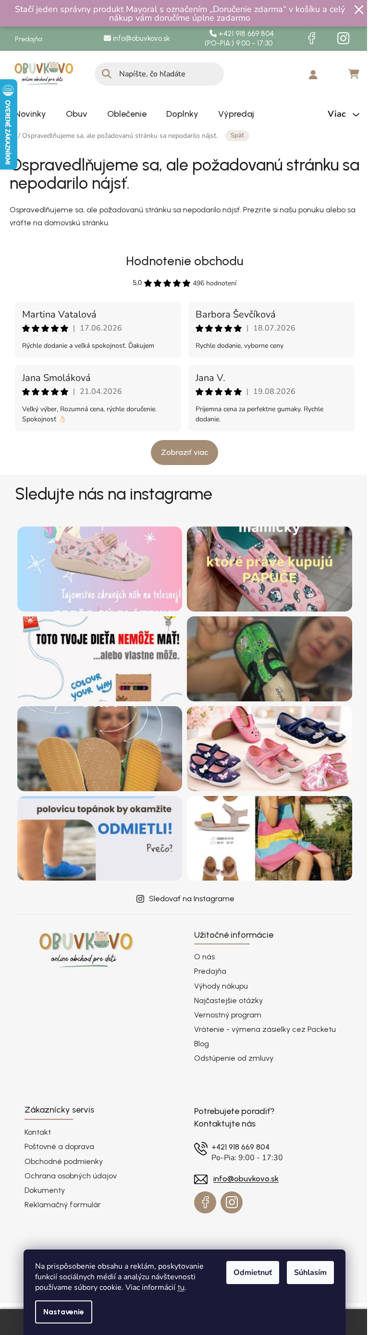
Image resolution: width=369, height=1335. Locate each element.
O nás (204, 956)
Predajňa (28, 39)
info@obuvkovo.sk (140, 38)
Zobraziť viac (184, 452)
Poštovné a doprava (59, 1146)
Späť (237, 135)
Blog (201, 1043)
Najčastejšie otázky (228, 1000)
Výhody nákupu (221, 986)
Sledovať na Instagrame (191, 898)
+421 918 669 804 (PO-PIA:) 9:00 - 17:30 (241, 38)
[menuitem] (30, 114)
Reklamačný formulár (63, 1204)
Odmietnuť (253, 1272)
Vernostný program (227, 1014)
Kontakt (38, 1132)
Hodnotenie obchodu (184, 261)
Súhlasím (310, 1272)
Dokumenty (45, 1190)
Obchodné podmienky (64, 1161)
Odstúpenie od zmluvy (233, 1058)
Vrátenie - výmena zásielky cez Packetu (265, 1029)
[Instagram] (343, 38)
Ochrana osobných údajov (71, 1175)
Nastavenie (63, 1311)
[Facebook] (312, 38)
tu (180, 1287)
